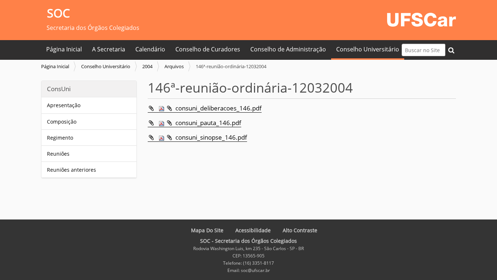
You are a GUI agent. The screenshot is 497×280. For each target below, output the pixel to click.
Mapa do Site (207, 230)
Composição (61, 121)
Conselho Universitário (367, 49)
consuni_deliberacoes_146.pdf (218, 108)
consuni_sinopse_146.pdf (211, 137)
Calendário (150, 49)
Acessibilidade (253, 230)
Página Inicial (64, 49)
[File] (157, 108)
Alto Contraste (300, 230)
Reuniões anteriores (71, 169)
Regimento (60, 137)
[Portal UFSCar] (421, 19)
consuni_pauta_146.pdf (208, 122)
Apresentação (63, 105)
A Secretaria (108, 49)
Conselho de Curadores (207, 49)
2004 (147, 66)
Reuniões (58, 153)
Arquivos (174, 66)
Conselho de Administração (288, 49)
